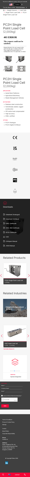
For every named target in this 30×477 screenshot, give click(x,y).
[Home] (4, 10)
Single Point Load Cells (13, 12)
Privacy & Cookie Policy (8, 422)
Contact (4, 428)
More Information (20, 7)
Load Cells (22, 10)
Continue (17, 4)
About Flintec (5, 431)
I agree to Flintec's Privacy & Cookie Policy (12, 395)
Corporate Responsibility (8, 433)
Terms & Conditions (7, 419)
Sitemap (4, 424)
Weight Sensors (12, 10)
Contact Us (5, 439)
